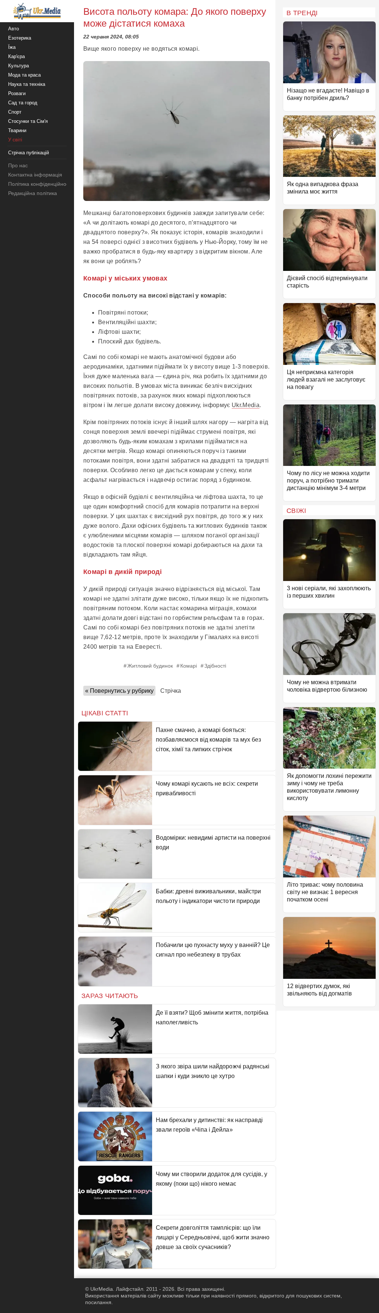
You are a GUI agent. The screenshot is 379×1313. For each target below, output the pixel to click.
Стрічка (170, 691)
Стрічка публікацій (28, 152)
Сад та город (22, 102)
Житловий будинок (150, 666)
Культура (18, 65)
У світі (15, 139)
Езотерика (19, 38)
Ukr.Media (245, 405)
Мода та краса (24, 75)
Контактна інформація (35, 175)
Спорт (14, 112)
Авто (13, 28)
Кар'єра (16, 56)
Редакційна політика (32, 193)
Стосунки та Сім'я (28, 121)
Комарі (188, 666)
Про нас (18, 165)
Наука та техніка (26, 84)
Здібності (215, 666)
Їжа (12, 47)
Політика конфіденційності (40, 184)
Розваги (17, 93)
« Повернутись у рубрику (119, 691)
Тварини (17, 130)
